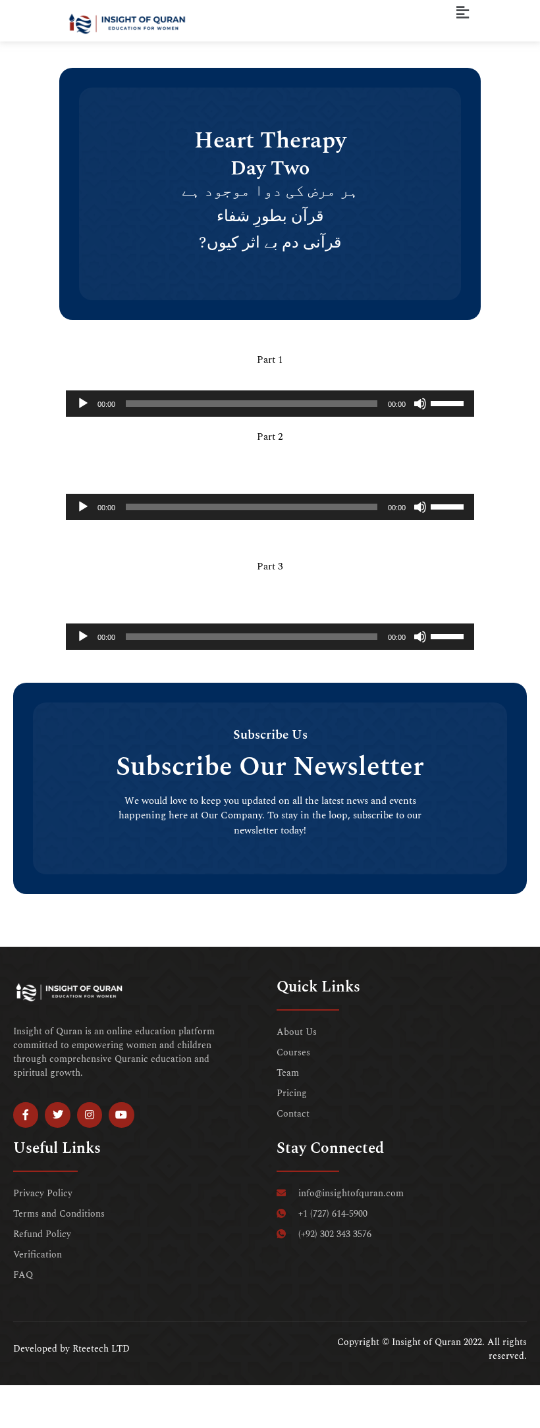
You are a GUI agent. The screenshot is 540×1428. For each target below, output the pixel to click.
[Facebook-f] (25, 1114)
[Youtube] (121, 1114)
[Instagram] (89, 1114)
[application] (270, 403)
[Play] (83, 403)
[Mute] (420, 403)
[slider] (449, 402)
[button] (463, 13)
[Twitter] (57, 1114)
